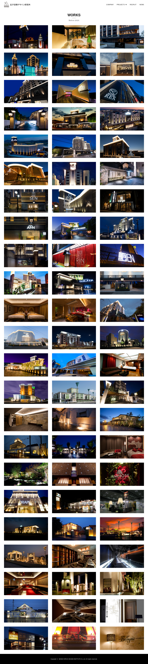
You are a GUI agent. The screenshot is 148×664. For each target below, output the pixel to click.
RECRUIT (133, 5)
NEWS (142, 5)
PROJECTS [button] (121, 5)
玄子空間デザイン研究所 (20, 4)
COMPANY (110, 5)
